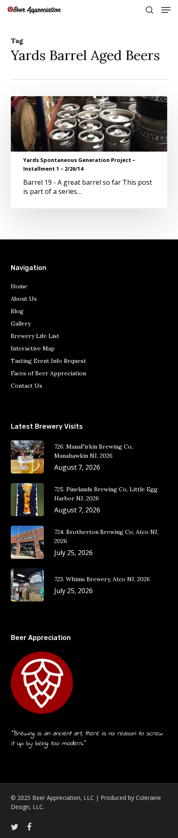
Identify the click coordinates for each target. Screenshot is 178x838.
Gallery (21, 323)
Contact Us (26, 385)
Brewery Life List (35, 336)
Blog (17, 311)
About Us (24, 298)
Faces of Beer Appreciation (48, 373)
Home (19, 286)
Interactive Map (33, 348)
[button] (166, 10)
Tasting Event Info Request (48, 361)
